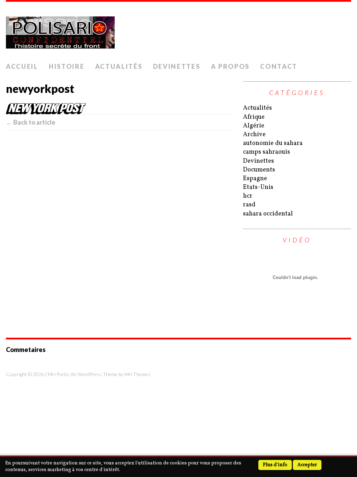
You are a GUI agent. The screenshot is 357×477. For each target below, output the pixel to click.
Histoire (67, 66)
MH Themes (137, 374)
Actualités (119, 66)
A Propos (230, 66)
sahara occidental (268, 214)
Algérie (253, 126)
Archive (254, 134)
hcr (247, 196)
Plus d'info (275, 465)
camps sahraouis (266, 152)
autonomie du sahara (273, 143)
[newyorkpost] (119, 108)
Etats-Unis (258, 187)
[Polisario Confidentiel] (178, 30)
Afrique (254, 117)
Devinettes (176, 66)
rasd (249, 204)
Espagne (255, 178)
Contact (278, 66)
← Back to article (30, 122)
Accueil (22, 66)
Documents (259, 170)
